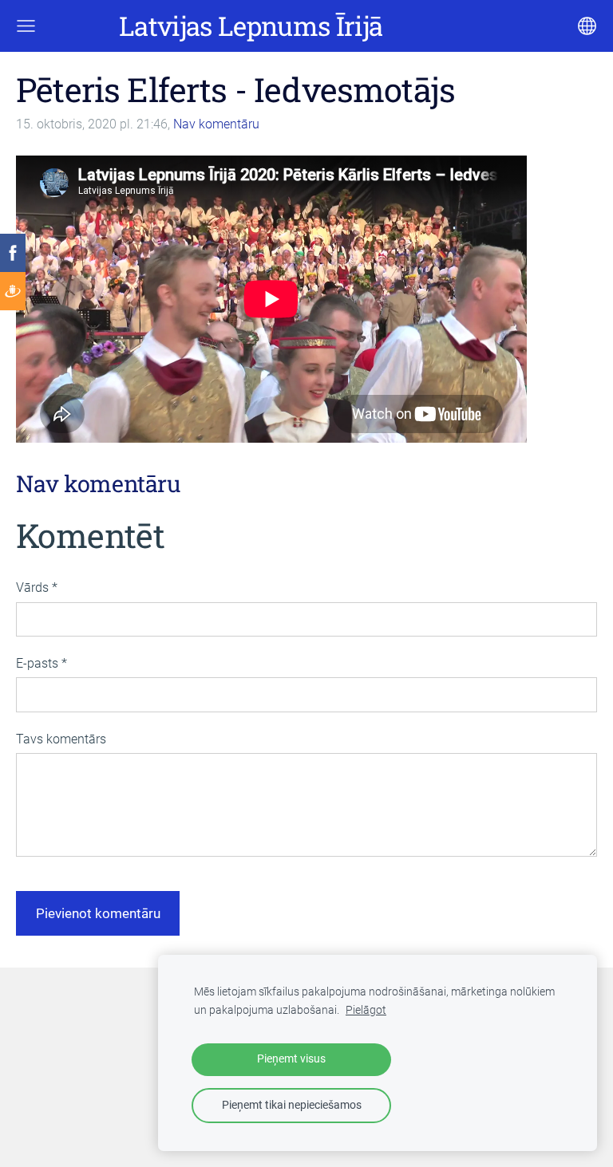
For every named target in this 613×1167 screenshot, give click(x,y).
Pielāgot (366, 1010)
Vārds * (36, 587)
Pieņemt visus (291, 1059)
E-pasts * (41, 663)
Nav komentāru (216, 124)
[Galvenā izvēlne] (26, 26)
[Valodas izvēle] (587, 26)
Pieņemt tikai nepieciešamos (292, 1105)
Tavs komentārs (61, 739)
